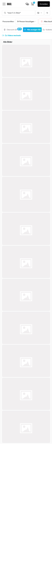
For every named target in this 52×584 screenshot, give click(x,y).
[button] (26, 21)
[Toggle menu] (4, 4)
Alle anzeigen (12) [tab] (34, 30)
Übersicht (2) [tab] (14, 29)
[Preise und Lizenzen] (27, 4)
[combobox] (40, 13)
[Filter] (47, 13)
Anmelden (44, 4)
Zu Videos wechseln (13, 35)
